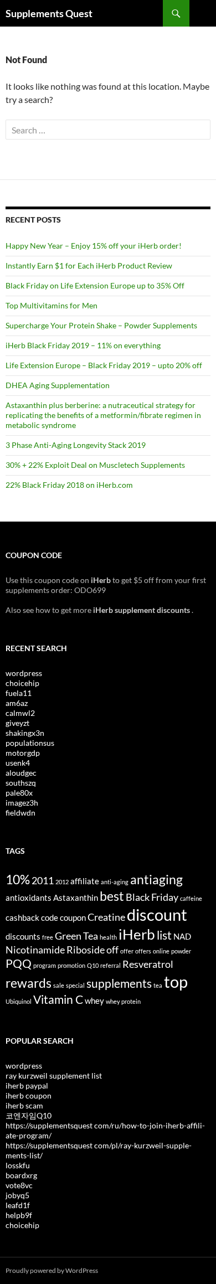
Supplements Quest (49, 13)
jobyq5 (17, 1195)
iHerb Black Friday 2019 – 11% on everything (83, 345)
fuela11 (19, 693)
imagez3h (22, 802)
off (112, 949)
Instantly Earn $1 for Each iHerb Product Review (89, 265)
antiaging (156, 879)
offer (126, 951)
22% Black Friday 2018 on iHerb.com (69, 484)
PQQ (19, 963)
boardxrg (21, 1175)
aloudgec (21, 772)
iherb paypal (27, 1085)
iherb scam (24, 1105)
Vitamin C (58, 999)
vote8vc (19, 1185)
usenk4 (18, 762)
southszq (21, 782)
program (44, 965)
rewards (29, 983)
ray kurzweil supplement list (54, 1075)
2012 (62, 881)
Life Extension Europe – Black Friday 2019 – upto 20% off (104, 365)
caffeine (191, 898)
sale (58, 985)
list (164, 935)
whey (94, 1000)
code (49, 917)
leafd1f (18, 1205)
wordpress (24, 673)
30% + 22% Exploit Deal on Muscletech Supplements (95, 465)
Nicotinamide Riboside (55, 949)
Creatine (106, 917)
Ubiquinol (19, 1001)
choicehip (22, 683)
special (75, 985)
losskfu (18, 1165)
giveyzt (17, 723)
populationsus (30, 742)
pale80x (19, 792)
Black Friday (152, 897)
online (161, 951)
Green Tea (76, 936)
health (108, 937)
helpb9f (19, 1215)
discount (157, 914)
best (112, 896)
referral (110, 965)
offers (143, 951)
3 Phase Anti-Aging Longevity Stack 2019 (76, 445)
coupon (73, 917)
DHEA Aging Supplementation (58, 385)
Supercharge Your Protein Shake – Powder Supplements (101, 325)
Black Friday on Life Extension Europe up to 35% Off (95, 285)
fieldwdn (20, 812)
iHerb (137, 934)
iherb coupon (29, 1095)
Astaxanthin (75, 898)
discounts (23, 936)
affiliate (84, 881)
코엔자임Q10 (29, 1115)
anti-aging (114, 881)
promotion (71, 965)
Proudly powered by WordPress (52, 1270)
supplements (119, 983)
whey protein (123, 1001)
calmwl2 (20, 713)
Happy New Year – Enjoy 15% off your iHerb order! (94, 245)
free (47, 937)
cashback (22, 917)
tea (157, 985)
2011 (43, 880)
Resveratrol (147, 964)
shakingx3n (25, 733)
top (176, 981)
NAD (182, 936)
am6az (17, 703)
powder (181, 951)
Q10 (93, 965)
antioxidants (29, 898)
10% (18, 879)
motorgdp (23, 752)
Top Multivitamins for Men (51, 305)
